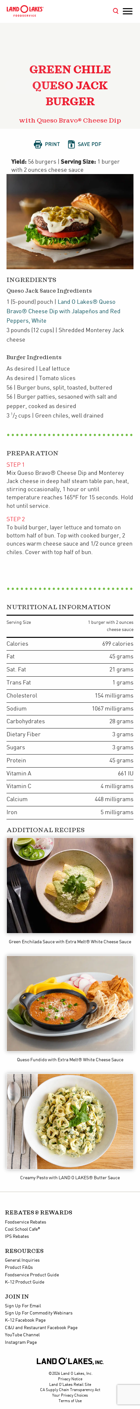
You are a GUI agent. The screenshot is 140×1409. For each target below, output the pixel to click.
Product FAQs (19, 1267)
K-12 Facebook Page (25, 1320)
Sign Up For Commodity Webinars (39, 1313)
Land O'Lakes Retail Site (70, 1385)
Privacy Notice (70, 1379)
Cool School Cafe (22, 1229)
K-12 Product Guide (24, 1282)
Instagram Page (21, 1342)
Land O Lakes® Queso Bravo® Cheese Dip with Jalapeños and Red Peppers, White (63, 311)
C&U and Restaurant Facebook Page (41, 1328)
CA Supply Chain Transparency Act (70, 1390)
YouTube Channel (22, 1335)
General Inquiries (22, 1260)
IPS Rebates (17, 1236)
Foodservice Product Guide (32, 1275)
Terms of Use (70, 1401)
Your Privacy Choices (70, 1395)
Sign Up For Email (23, 1306)
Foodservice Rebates (25, 1222)
